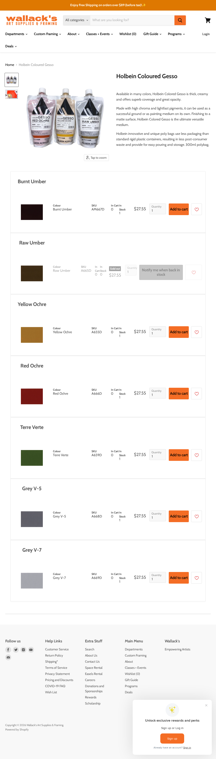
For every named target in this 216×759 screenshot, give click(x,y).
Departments (15, 34)
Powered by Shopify (17, 729)
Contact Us (92, 661)
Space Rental (94, 668)
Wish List (51, 692)
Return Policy (54, 655)
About (72, 34)
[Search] (180, 20)
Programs (175, 34)
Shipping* (51, 661)
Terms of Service (56, 668)
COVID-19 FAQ (55, 686)
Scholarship (92, 703)
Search (89, 649)
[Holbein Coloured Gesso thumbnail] (11, 80)
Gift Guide (151, 34)
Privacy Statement (57, 674)
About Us (91, 655)
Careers (90, 680)
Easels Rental (94, 674)
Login (206, 34)
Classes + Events (98, 34)
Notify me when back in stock (161, 272)
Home (9, 65)
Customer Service (57, 649)
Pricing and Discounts (59, 680)
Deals (9, 46)
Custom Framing (46, 34)
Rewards (90, 697)
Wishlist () (127, 34)
